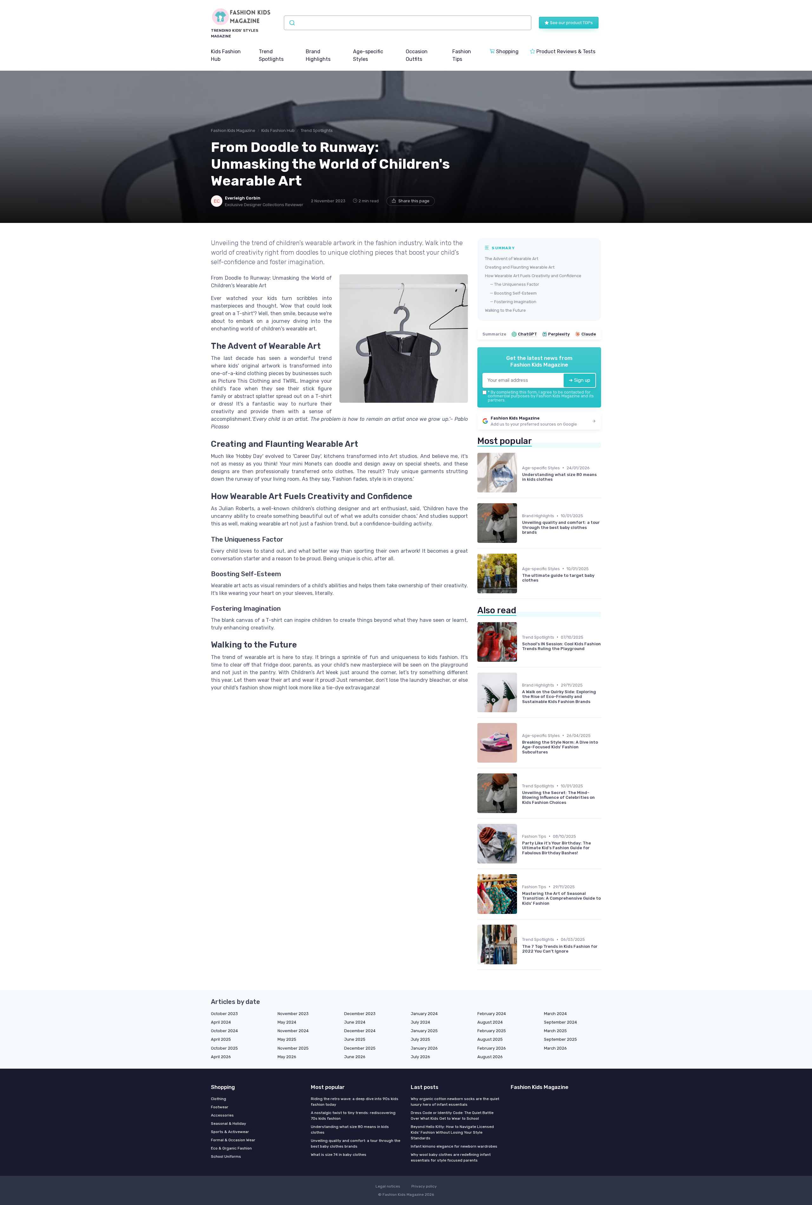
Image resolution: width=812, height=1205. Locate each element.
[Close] (521, 585)
